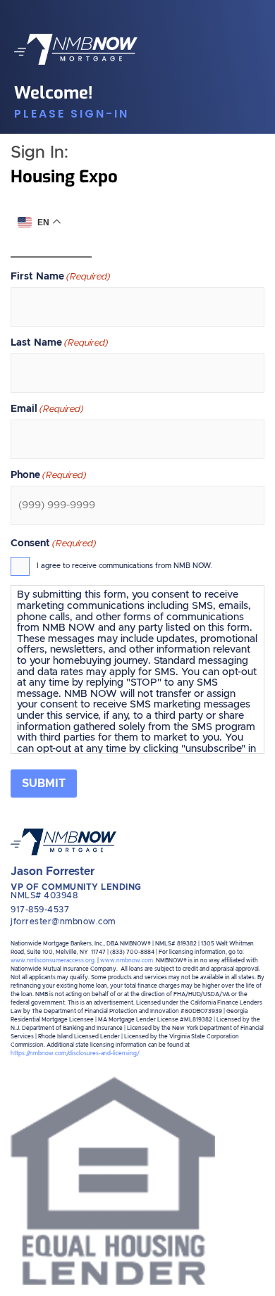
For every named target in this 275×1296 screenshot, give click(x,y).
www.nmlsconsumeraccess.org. (53, 961)
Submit (44, 783)
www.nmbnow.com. (127, 961)
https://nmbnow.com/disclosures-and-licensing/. (76, 1054)
